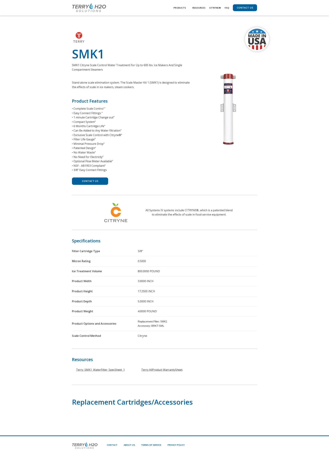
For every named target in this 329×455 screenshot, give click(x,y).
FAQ (227, 7)
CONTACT (112, 444)
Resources (198, 7)
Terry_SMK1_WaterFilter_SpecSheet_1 (100, 370)
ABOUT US (129, 444)
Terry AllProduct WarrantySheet (161, 370)
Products (180, 7)
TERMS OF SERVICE (151, 444)
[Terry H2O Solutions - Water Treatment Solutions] (89, 7)
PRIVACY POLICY (176, 444)
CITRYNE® (215, 7)
